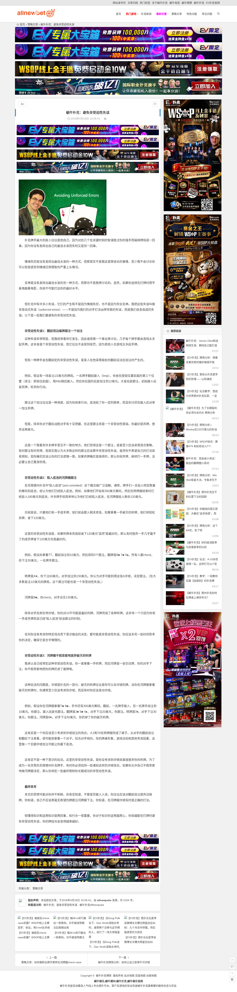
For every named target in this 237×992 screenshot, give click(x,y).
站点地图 (129, 975)
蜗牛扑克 (199, 2)
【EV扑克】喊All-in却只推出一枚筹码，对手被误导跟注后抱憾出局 (69, 937)
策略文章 (176, 13)
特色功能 (192, 13)
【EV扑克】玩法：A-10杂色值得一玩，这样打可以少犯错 (202, 564)
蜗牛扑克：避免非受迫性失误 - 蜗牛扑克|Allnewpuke (74, 904)
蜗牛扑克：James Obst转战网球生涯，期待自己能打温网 (202, 345)
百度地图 (140, 975)
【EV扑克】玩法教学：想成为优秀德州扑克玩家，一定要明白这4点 (202, 396)
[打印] (105, 118)
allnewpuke (104, 900)
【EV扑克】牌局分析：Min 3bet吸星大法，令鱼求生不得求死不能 (201, 480)
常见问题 (207, 13)
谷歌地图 (151, 975)
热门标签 (145, 2)
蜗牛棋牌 (187, 2)
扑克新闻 (146, 13)
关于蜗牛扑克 (160, 2)
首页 (118, 13)
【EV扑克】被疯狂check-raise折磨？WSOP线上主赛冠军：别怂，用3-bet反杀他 (34, 937)
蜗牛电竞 (174, 2)
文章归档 (133, 2)
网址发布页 (119, 2)
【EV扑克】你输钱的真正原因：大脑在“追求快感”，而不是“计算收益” (202, 513)
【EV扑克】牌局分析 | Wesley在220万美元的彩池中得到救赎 (201, 429)
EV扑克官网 (213, 2)
